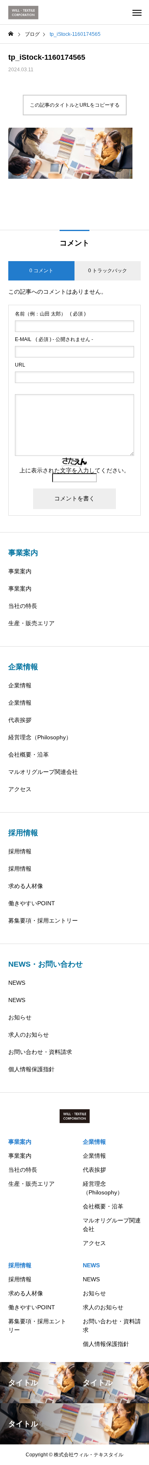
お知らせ (19, 1017)
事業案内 (19, 571)
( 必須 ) (50, 313)
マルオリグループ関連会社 (43, 772)
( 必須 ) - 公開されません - (54, 339)
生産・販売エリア (31, 623)
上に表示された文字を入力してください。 (74, 470)
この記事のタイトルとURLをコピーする (75, 105)
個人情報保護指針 (31, 1069)
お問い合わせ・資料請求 (40, 1052)
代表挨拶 (19, 720)
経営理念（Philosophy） (40, 737)
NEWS (16, 982)
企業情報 (19, 685)
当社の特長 (22, 606)
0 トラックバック (107, 270)
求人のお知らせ (28, 1034)
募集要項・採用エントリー (43, 920)
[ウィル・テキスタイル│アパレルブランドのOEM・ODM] (23, 12)
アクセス (19, 789)
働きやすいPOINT (31, 903)
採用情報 (19, 851)
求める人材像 (25, 886)
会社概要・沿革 (28, 754)
